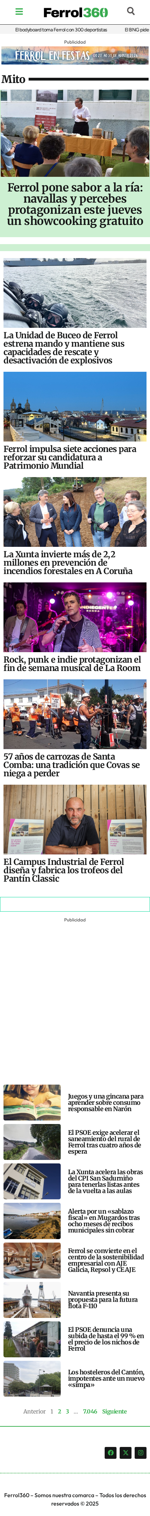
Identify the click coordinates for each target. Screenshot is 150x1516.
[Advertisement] (75, 999)
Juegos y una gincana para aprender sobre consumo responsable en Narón (106, 1102)
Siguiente (114, 1411)
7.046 (90, 1411)
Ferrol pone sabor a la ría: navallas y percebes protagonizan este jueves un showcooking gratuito (75, 204)
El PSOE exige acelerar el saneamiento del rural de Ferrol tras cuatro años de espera (104, 1142)
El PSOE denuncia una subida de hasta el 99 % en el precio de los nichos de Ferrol (106, 1339)
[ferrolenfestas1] (74, 62)
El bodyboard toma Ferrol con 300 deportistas (49, 30)
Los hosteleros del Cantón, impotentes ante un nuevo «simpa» (106, 1378)
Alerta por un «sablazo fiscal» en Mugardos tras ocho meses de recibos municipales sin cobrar (104, 1220)
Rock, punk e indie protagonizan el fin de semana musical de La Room (72, 663)
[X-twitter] (126, 1453)
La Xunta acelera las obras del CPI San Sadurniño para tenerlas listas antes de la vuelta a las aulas (105, 1181)
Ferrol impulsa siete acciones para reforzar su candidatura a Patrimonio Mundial (69, 457)
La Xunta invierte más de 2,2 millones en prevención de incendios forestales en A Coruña (67, 562)
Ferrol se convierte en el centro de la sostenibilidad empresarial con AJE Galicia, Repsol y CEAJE (106, 1260)
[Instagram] (141, 1453)
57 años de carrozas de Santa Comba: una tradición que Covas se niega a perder (71, 765)
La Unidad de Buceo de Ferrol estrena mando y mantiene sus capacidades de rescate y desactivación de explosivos (63, 348)
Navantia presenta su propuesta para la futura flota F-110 (103, 1299)
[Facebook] (111, 1453)
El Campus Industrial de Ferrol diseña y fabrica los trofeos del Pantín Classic (63, 870)
